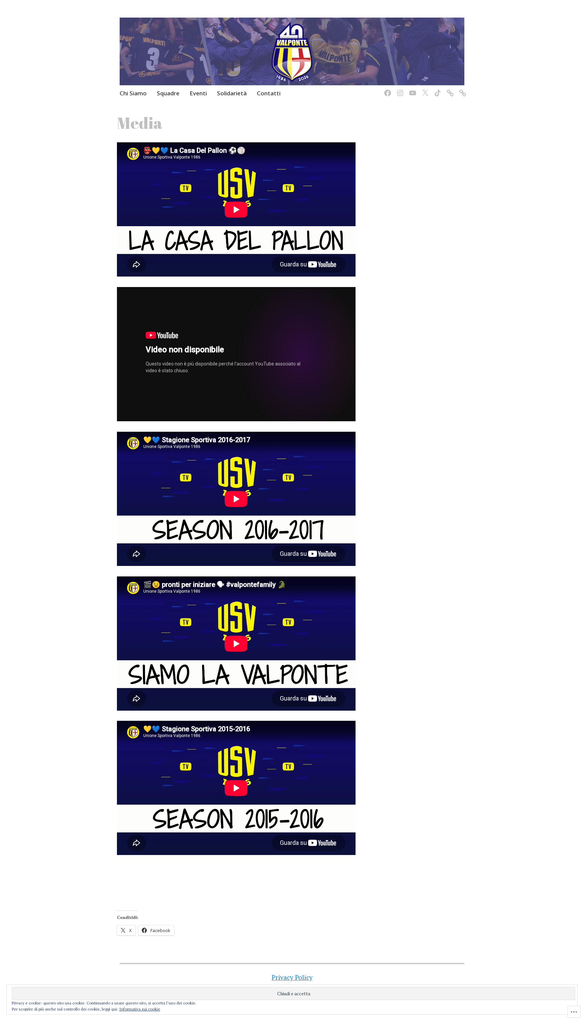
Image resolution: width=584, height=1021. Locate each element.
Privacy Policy (292, 977)
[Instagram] (399, 89)
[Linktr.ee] (449, 89)
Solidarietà (232, 93)
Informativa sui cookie (139, 1009)
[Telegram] (461, 89)
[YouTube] (411, 89)
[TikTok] (436, 89)
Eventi (198, 93)
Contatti (269, 93)
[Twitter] (424, 89)
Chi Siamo (133, 93)
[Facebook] (386, 89)
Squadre (168, 93)
